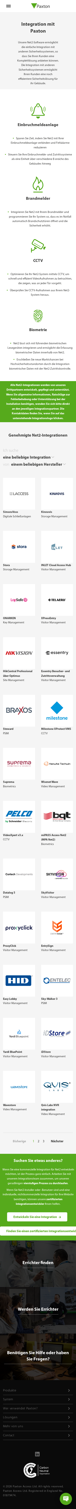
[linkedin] (37, 1455)
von (6, 464)
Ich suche (10, 450)
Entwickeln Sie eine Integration (35, 1217)
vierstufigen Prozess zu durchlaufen (46, 1183)
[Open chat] (66, 1499)
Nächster (57, 1141)
